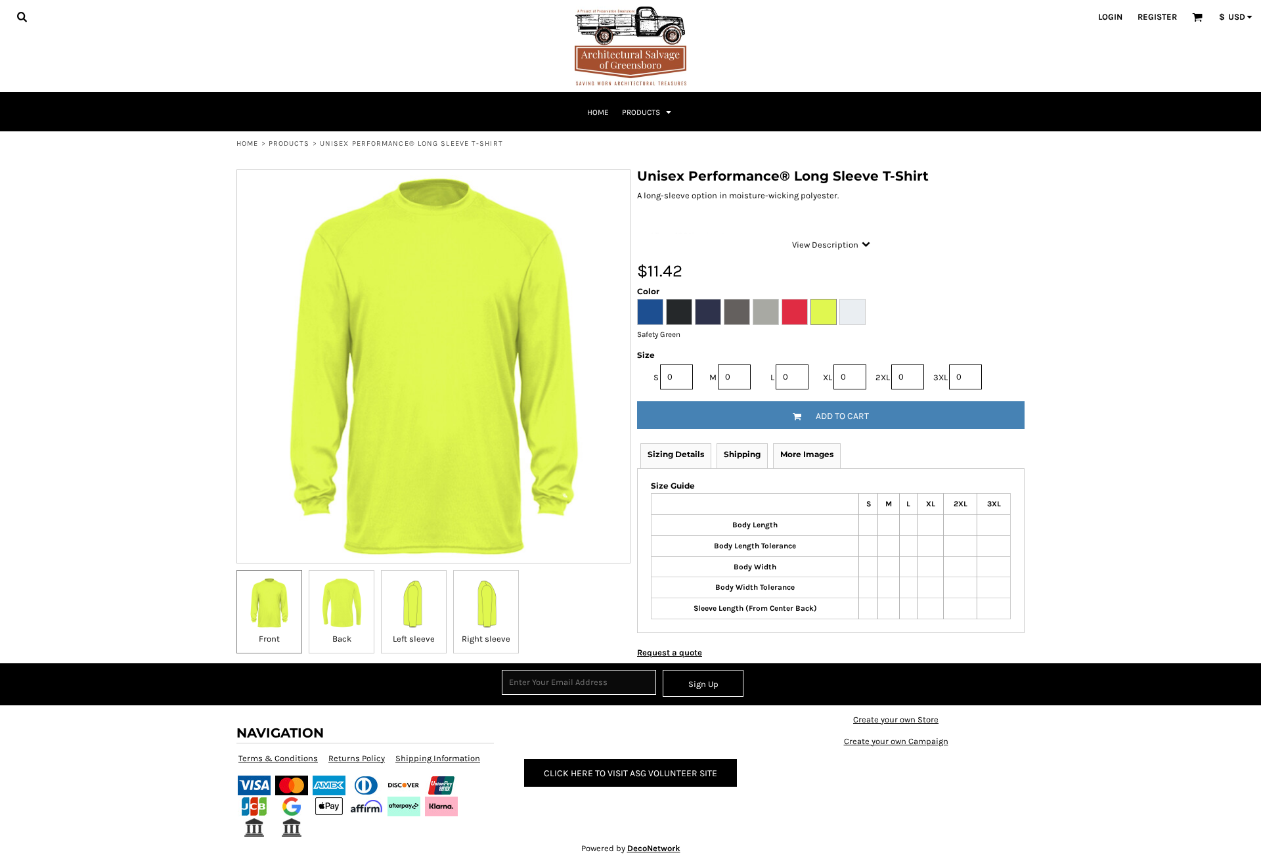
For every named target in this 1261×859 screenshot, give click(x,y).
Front (269, 639)
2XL (882, 377)
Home (247, 143)
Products (289, 143)
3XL (940, 377)
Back (341, 639)
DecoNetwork (653, 848)
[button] (21, 16)
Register (1157, 17)
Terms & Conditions (278, 758)
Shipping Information (437, 758)
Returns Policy (356, 758)
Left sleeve (414, 639)
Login (1110, 17)
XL (827, 377)
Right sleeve (486, 639)
